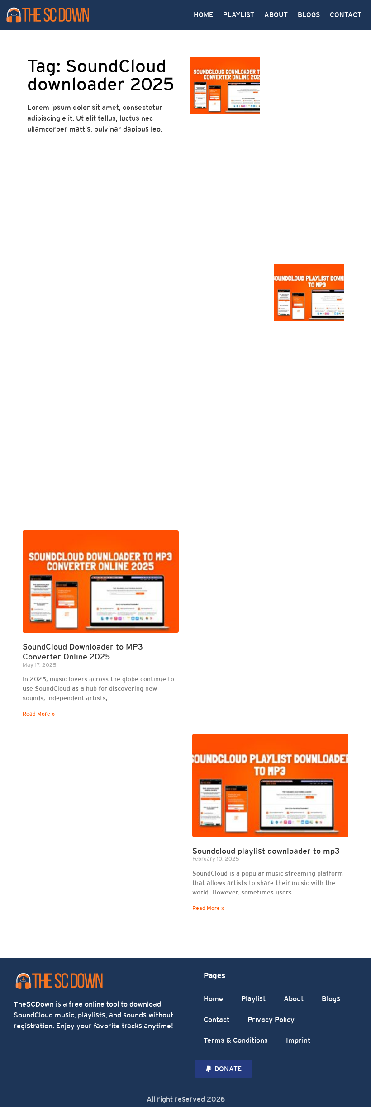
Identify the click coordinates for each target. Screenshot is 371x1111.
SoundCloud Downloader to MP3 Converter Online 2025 (83, 651)
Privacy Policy (271, 1019)
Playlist (253, 998)
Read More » (39, 714)
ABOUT (276, 15)
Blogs (331, 998)
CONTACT (345, 15)
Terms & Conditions (236, 1040)
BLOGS (309, 15)
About (294, 998)
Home (213, 998)
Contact (216, 1019)
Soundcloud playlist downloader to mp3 (266, 851)
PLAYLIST (238, 15)
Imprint (298, 1040)
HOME (203, 15)
